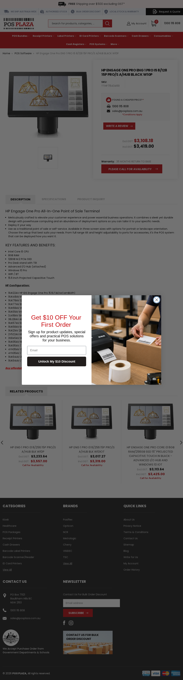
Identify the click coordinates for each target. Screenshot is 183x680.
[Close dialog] (157, 300)
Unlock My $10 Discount (56, 361)
